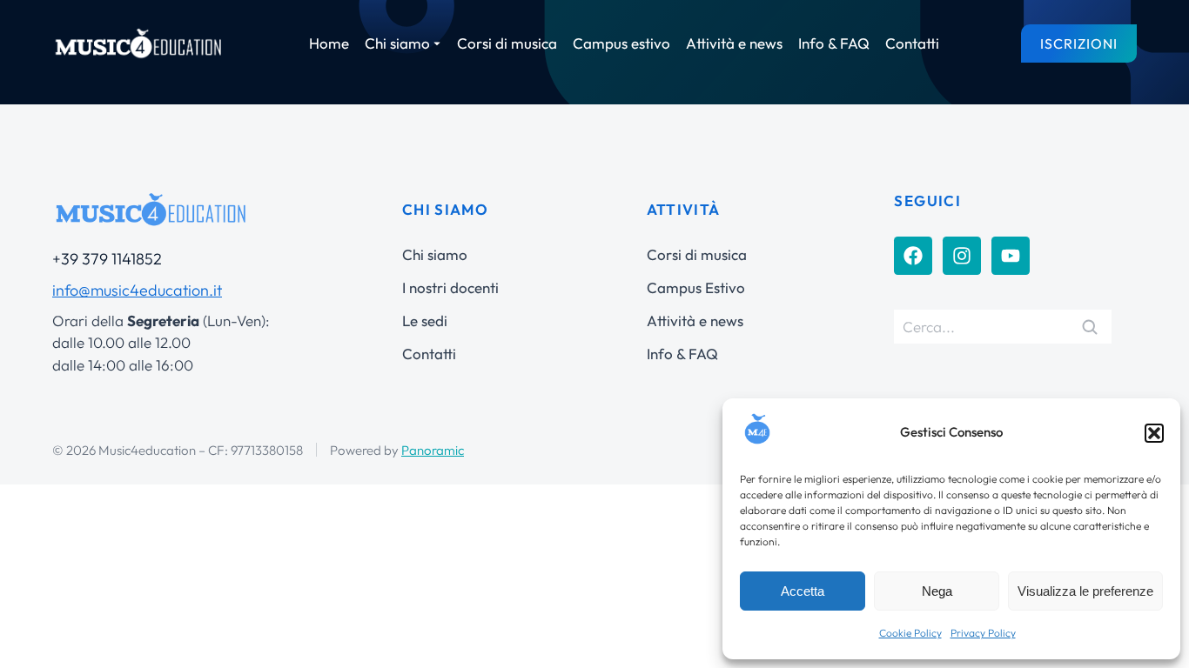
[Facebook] (913, 256)
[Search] (1090, 327)
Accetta (802, 591)
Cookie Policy (910, 632)
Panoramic (432, 450)
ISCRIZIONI (1079, 43)
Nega (937, 591)
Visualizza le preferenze (1085, 591)
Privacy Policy (983, 632)
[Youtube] (1010, 256)
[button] (1154, 433)
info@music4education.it (137, 290)
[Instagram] (962, 256)
